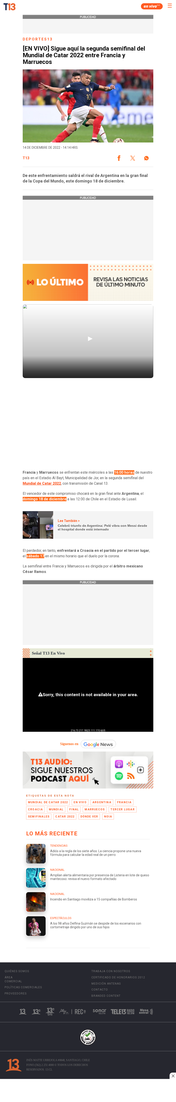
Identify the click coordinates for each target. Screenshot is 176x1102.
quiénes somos (17, 971)
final (74, 809)
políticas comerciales (23, 987)
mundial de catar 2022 (48, 802)
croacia (35, 809)
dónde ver (89, 816)
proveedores (16, 993)
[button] (119, 158)
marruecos (95, 809)
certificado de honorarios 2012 (118, 977)
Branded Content (106, 995)
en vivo (80, 802)
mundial (56, 809)
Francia (124, 802)
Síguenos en (69, 744)
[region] (88, 1091)
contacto (99, 989)
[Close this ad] (173, 1076)
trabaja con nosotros (110, 971)
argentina (101, 802)
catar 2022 (64, 816)
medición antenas (106, 983)
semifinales (39, 816)
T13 (26, 158)
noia (108, 816)
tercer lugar (122, 809)
